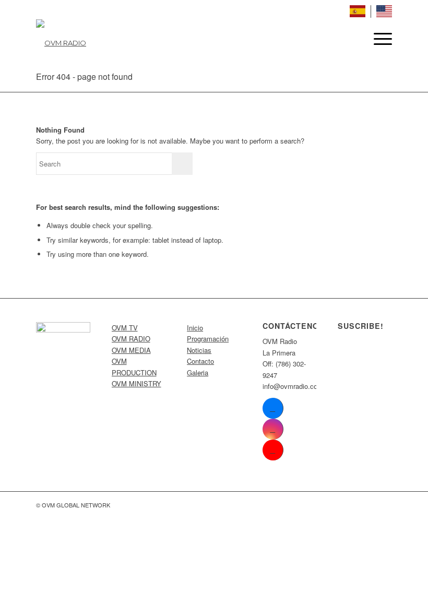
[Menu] (377, 38)
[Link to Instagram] (273, 429)
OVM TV (125, 328)
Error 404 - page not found (84, 76)
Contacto (200, 361)
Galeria (197, 372)
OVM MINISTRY (136, 383)
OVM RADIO (131, 338)
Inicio (195, 328)
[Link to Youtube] (273, 450)
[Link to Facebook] (273, 408)
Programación (208, 338)
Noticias (199, 350)
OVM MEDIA (131, 350)
